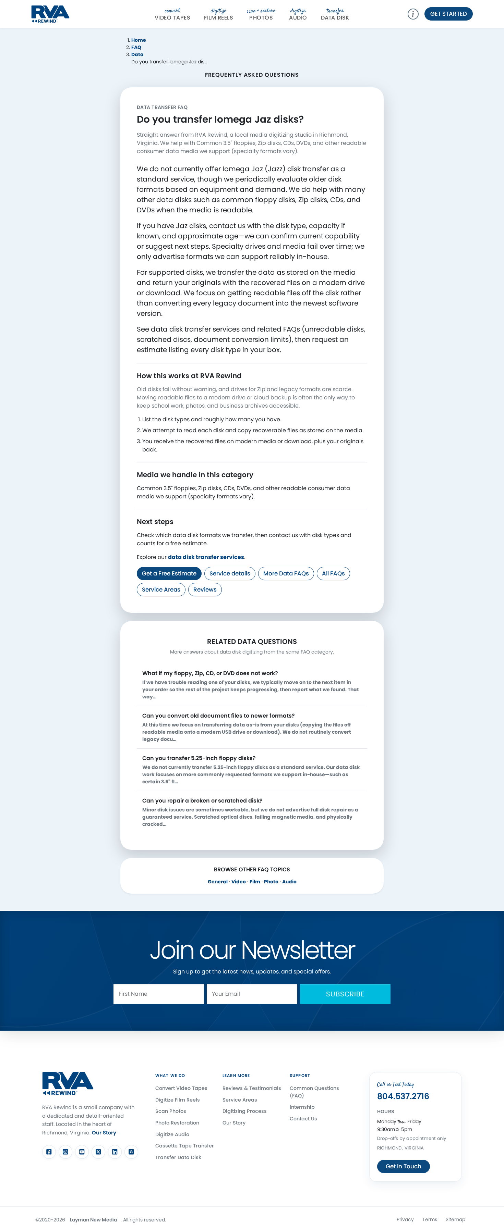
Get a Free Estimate (169, 573)
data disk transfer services (206, 557)
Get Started (448, 14)
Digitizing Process (245, 1111)
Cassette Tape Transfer (184, 1145)
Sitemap (455, 1219)
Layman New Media (93, 1219)
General (218, 881)
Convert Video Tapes (181, 1088)
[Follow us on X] (98, 1152)
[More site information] (415, 14)
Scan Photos (170, 1111)
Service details (229, 573)
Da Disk (335, 14)
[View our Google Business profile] (131, 1152)
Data (137, 54)
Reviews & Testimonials (252, 1088)
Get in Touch (403, 1166)
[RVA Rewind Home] (68, 1083)
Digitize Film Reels (177, 1099)
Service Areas (161, 589)
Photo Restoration (177, 1122)
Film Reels (218, 14)
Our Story (104, 1132)
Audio (298, 14)
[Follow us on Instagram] (65, 1152)
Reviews (205, 589)
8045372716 (403, 1096)
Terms (429, 1219)
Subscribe (345, 994)
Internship (302, 1107)
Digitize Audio (172, 1134)
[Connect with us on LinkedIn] (115, 1152)
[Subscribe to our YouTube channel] (82, 1152)
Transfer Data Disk (178, 1157)
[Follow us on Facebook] (49, 1152)
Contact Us (303, 1118)
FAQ (136, 47)
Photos (261, 14)
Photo (271, 881)
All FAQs (333, 573)
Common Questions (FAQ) (314, 1092)
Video (238, 881)
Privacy (405, 1219)
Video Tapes (172, 14)
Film (255, 881)
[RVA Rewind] (50, 13)
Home (138, 40)
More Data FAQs (286, 573)
